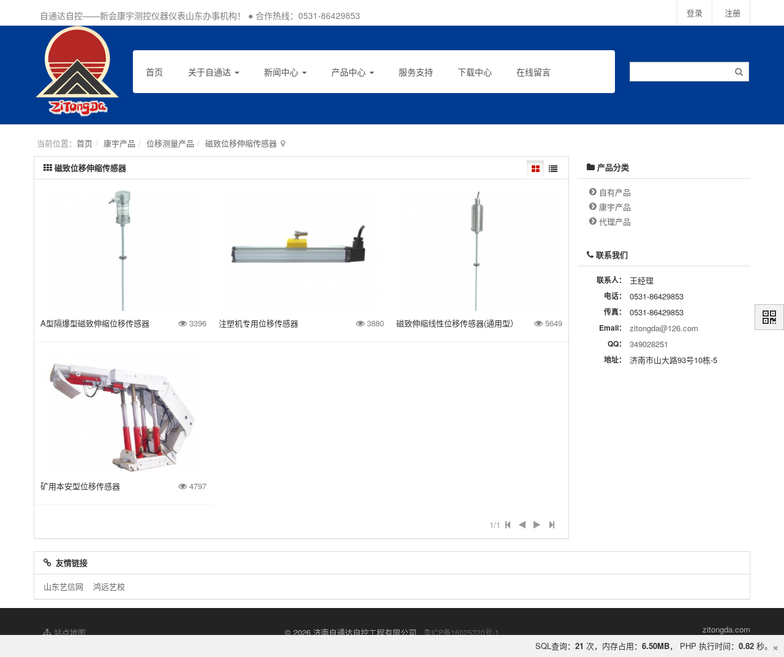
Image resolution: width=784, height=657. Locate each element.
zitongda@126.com (664, 328)
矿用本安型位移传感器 (80, 486)
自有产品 (615, 192)
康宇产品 (119, 143)
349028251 (649, 344)
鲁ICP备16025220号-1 (461, 632)
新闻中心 (282, 72)
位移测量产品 (170, 143)
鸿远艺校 (109, 586)
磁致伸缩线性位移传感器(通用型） (457, 323)
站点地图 (68, 632)
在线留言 (533, 72)
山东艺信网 (63, 586)
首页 (154, 72)
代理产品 (615, 221)
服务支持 (416, 72)
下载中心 (475, 72)
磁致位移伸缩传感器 (241, 143)
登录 (695, 12)
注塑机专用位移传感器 (258, 323)
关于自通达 (210, 72)
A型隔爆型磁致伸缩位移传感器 (94, 323)
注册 (733, 12)
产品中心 (349, 72)
